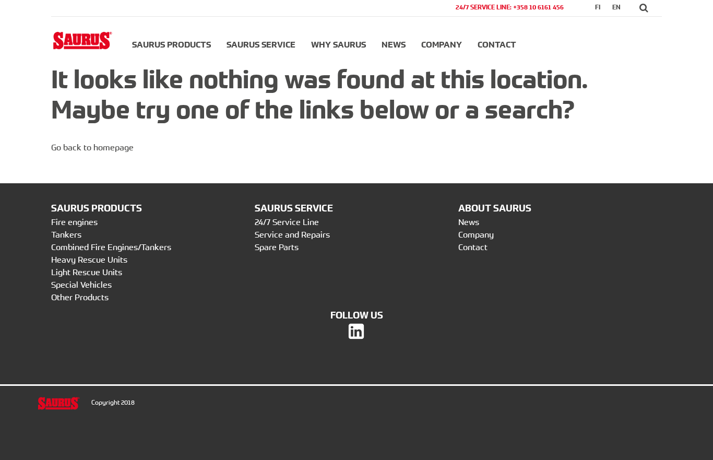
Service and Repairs (292, 234)
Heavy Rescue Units (89, 259)
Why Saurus (338, 44)
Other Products (80, 297)
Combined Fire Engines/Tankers (111, 247)
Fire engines (74, 222)
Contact (497, 44)
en (616, 7)
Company (441, 44)
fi (597, 7)
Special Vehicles (81, 284)
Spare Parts (277, 247)
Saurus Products (171, 44)
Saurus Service (261, 44)
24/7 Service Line (287, 222)
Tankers (66, 234)
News (394, 44)
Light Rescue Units (86, 272)
